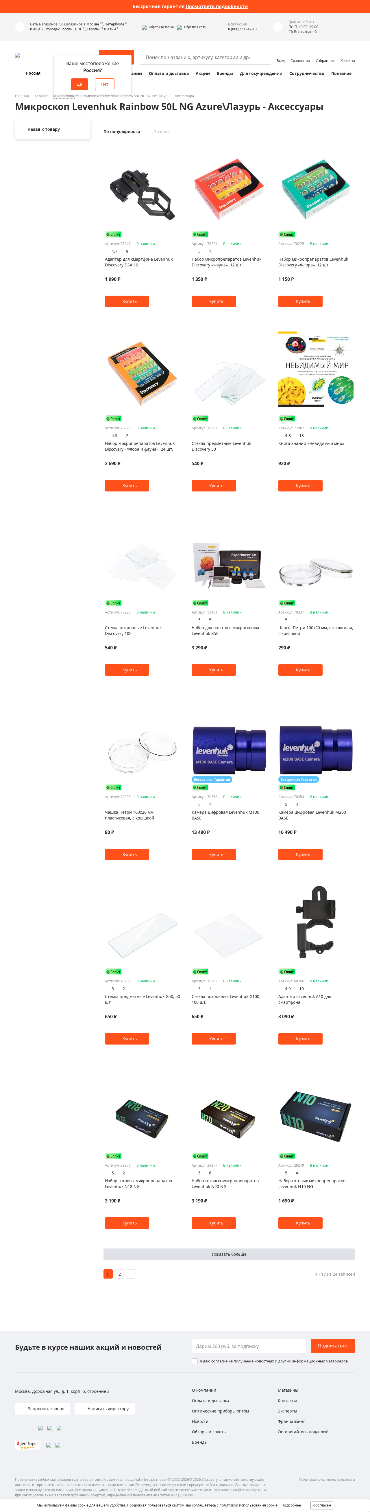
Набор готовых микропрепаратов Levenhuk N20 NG (225, 1183)
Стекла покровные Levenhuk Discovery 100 (133, 630)
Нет (104, 84)
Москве (93, 24)
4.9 (288, 988)
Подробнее (291, 1505)
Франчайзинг (291, 1421)
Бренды (225, 73)
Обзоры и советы (209, 1431)
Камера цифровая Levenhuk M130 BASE (225, 815)
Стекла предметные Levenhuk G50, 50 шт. (142, 999)
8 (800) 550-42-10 (242, 29)
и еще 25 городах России (51, 29)
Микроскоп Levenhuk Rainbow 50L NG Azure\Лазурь (126, 95)
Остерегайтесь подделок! (303, 1431)
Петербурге (115, 24)
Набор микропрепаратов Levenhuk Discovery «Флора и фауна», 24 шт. (140, 446)
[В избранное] (170, 144)
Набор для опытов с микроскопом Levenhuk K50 (225, 630)
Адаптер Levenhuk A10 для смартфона (304, 999)
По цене (161, 131)
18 (301, 435)
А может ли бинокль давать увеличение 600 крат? (190, 6)
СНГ (78, 29)
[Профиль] (280, 54)
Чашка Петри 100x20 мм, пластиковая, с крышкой (130, 815)
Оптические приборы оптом (220, 1411)
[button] (158, 27)
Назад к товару (43, 129)
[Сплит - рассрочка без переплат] (113, 234)
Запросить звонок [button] (45, 1408)
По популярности (121, 131)
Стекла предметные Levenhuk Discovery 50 (221, 446)
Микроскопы (64, 95)
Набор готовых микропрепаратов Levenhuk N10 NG (311, 1183)
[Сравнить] (177, 144)
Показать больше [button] (229, 1254)
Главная (22, 95)
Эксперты (287, 1411)
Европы (93, 29)
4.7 (114, 251)
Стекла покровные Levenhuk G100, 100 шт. (226, 999)
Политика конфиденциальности (327, 1479)
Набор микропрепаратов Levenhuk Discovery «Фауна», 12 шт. (226, 262)
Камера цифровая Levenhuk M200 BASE (312, 815)
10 (301, 988)
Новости (200, 1421)
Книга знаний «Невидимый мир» (311, 443)
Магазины (288, 1390)
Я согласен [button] (321, 1505)
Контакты (287, 1400)
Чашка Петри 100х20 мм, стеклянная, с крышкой (315, 630)
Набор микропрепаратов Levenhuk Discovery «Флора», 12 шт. (313, 262)
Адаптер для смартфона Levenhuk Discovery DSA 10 (139, 262)
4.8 (288, 435)
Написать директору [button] (107, 1408)
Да (79, 84)
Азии (111, 29)
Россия (33, 73)
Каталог (41, 95)
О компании (204, 1390)
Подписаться (333, 1345)
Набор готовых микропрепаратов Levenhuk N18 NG (138, 1183)
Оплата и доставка (169, 73)
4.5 (114, 435)
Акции (203, 73)
